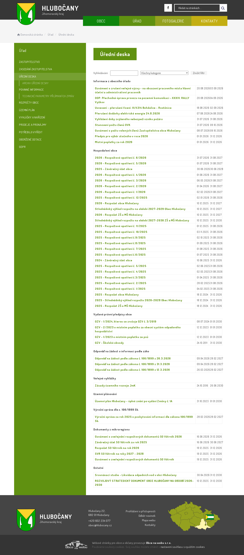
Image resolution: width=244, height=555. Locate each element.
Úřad (137, 21)
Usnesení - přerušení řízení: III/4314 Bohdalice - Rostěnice (133, 107)
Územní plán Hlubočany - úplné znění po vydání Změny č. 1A (133, 401)
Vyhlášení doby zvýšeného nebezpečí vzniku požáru (129, 119)
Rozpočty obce (29, 102)
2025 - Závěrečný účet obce (113, 169)
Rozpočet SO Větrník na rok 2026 (117, 448)
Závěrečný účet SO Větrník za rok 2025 (121, 442)
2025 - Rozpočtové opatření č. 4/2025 (120, 271)
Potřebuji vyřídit (30, 132)
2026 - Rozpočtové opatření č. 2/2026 (120, 186)
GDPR (22, 147)
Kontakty (209, 21)
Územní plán (27, 110)
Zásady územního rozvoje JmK (115, 385)
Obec (101, 21)
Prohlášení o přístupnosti (140, 511)
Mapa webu (149, 520)
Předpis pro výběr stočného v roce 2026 (121, 136)
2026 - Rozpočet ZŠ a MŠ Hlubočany (118, 214)
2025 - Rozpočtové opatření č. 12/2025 (121, 197)
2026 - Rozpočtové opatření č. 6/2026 (120, 157)
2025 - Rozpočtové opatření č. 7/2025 (120, 248)
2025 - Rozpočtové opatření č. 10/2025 (121, 232)
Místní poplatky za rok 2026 (113, 142)
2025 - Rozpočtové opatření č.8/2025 (120, 243)
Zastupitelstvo (29, 62)
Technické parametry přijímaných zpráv (48, 96)
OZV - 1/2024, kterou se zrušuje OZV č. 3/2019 (125, 321)
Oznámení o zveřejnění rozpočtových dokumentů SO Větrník (134, 459)
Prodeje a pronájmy (32, 124)
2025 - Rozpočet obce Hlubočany (117, 294)
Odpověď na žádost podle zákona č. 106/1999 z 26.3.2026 (133, 358)
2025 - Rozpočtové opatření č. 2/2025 (120, 283)
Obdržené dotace (30, 139)
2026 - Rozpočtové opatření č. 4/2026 (120, 174)
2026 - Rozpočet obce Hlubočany (117, 203)
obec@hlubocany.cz (100, 525)
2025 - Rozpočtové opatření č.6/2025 (120, 254)
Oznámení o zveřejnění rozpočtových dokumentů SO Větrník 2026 (138, 436)
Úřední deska (27, 76)
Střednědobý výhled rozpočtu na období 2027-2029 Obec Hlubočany (140, 209)
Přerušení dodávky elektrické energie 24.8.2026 (127, 113)
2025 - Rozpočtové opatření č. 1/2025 (120, 288)
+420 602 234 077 (99, 520)
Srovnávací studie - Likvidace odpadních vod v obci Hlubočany (136, 475)
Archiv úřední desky (35, 83)
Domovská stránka (32, 34)
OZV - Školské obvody (109, 342)
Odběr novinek (147, 515)
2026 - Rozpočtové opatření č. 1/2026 (120, 192)
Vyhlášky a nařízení (32, 117)
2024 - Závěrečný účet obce (113, 260)
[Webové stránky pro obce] (57, 545)
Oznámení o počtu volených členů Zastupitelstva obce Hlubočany (138, 130)
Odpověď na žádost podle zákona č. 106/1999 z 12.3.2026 (132, 369)
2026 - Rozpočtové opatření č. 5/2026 (120, 163)
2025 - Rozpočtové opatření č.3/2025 (120, 277)
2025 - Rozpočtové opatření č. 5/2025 (120, 266)
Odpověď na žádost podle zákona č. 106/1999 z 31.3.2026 (132, 364)
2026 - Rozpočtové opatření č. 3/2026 (120, 180)
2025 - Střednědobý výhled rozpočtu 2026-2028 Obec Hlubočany (138, 300)
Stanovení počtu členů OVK (112, 125)
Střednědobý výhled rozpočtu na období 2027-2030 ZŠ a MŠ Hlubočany (142, 220)
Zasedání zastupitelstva (35, 69)
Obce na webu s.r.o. (158, 543)
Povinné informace (31, 89)
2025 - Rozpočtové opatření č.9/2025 (120, 237)
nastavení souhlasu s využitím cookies (183, 547)
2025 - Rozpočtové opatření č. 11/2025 (120, 226)
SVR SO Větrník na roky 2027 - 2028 (119, 453)
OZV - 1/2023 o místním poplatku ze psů (121, 337)
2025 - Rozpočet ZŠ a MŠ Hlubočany (118, 306)
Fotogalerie (173, 21)
